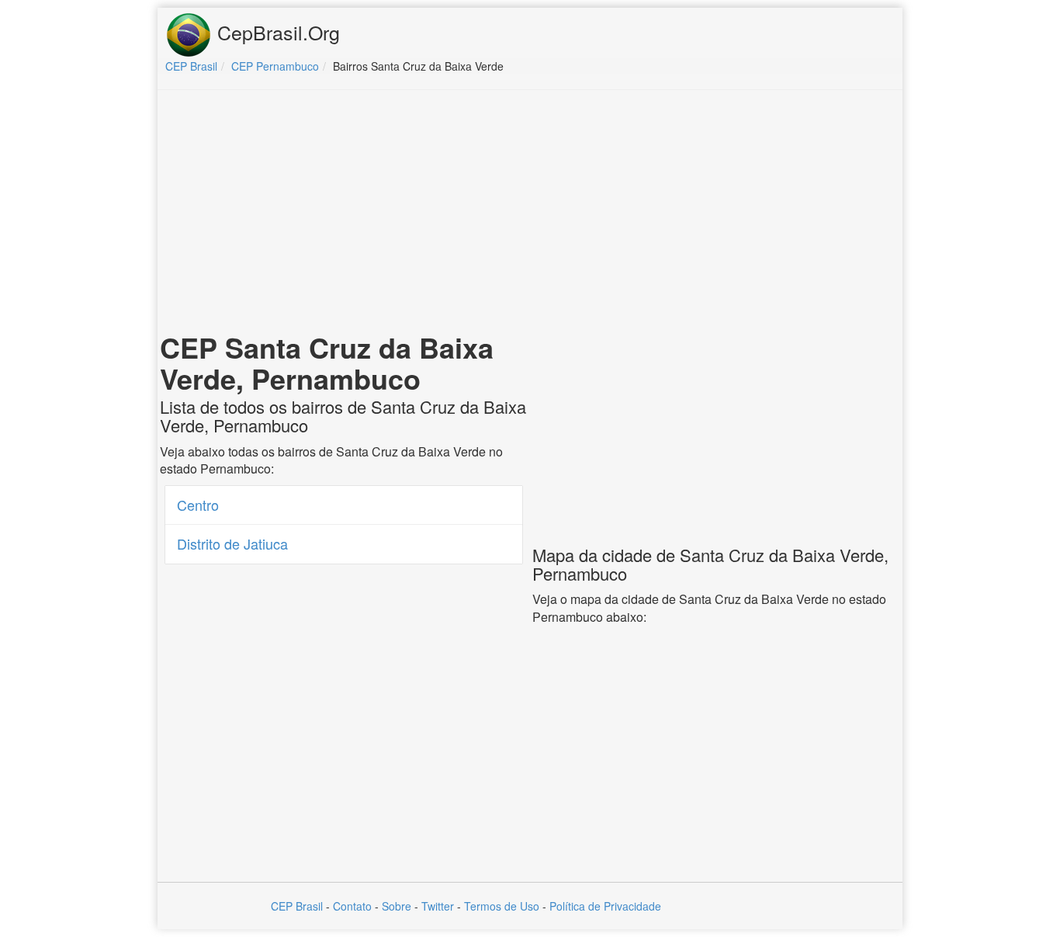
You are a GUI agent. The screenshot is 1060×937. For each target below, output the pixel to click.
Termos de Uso (501, 906)
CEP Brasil (297, 906)
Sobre (396, 906)
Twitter (437, 906)
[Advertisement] (530, 214)
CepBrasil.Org (276, 32)
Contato (352, 906)
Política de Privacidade (605, 906)
